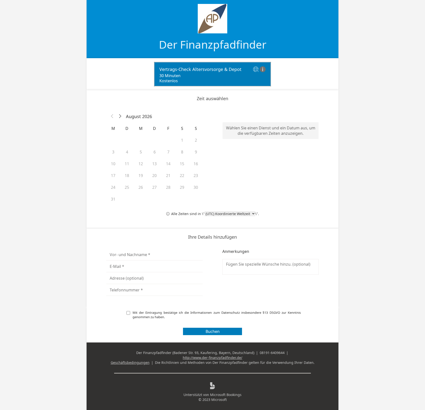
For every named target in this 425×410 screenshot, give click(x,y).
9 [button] (196, 152)
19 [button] (140, 175)
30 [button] (196, 187)
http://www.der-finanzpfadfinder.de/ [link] (212, 357)
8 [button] (182, 152)
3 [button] (113, 152)
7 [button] (168, 152)
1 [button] (182, 140)
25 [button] (127, 187)
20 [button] (154, 175)
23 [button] (196, 175)
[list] (212, 74)
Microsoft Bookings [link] (226, 394)
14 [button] (168, 163)
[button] (112, 116)
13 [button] (154, 163)
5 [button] (141, 152)
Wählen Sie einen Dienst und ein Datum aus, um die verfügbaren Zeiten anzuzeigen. (270, 130)
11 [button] (127, 163)
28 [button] (168, 187)
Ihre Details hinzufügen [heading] (212, 237)
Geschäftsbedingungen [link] (130, 362)
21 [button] (168, 175)
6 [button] (154, 152)
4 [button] (127, 152)
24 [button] (113, 187)
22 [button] (182, 175)
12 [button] (140, 163)
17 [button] (113, 175)
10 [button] (113, 163)
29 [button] (182, 187)
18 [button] (127, 175)
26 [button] (140, 187)
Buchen (213, 331)
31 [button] (113, 199)
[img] (256, 69)
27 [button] (154, 187)
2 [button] (196, 140)
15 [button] (182, 163)
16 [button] (196, 163)
